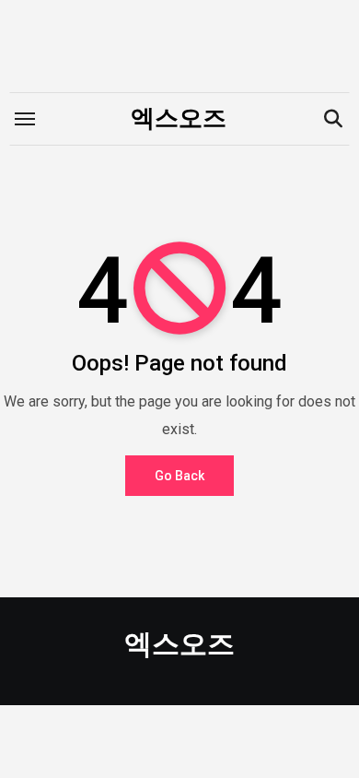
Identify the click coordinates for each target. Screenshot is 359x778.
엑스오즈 (178, 118)
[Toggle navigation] (25, 119)
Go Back (179, 475)
